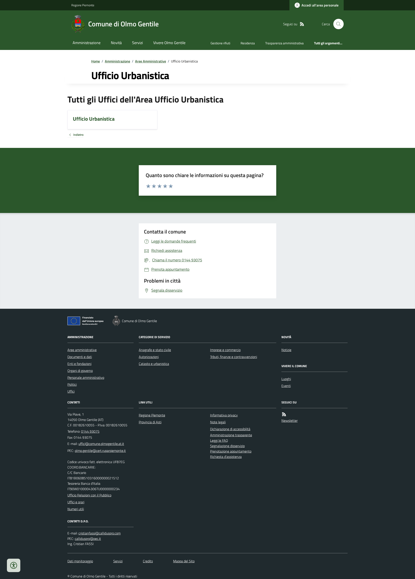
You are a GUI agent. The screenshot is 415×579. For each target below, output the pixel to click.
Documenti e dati (79, 356)
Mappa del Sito (184, 561)
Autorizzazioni (149, 356)
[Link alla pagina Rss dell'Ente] (284, 414)
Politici (72, 384)
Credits (148, 561)
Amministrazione (87, 43)
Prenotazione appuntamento (230, 451)
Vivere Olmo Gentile (169, 43)
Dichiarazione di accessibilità (230, 429)
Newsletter (289, 420)
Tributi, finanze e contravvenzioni (233, 356)
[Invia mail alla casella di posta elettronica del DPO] (99, 533)
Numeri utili (75, 509)
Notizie (286, 349)
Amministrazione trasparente (231, 435)
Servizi (137, 43)
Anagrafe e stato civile (155, 349)
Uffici (71, 391)
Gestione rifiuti (220, 43)
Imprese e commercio (225, 349)
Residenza (248, 43)
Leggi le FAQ (219, 440)
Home (95, 61)
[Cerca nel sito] (337, 24)
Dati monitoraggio (80, 561)
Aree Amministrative (150, 61)
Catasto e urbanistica (154, 363)
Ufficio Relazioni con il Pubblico (89, 495)
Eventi (286, 385)
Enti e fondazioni (79, 363)
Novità (116, 43)
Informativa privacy (224, 415)
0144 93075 (90, 431)
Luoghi (286, 378)
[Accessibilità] (13, 565)
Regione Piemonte (82, 5)
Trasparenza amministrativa (284, 43)
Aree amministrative (82, 349)
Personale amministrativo (85, 377)
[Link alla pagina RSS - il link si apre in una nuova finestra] (302, 24)
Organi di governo (80, 370)
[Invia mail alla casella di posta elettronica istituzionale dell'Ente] (101, 443)
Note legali (218, 422)
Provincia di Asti (150, 422)
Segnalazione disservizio (227, 445)
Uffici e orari (75, 502)
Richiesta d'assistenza (226, 456)
